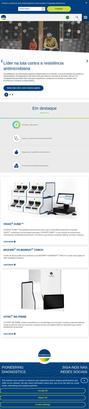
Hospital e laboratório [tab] (30, 125)
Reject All (42, 398)
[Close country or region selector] (86, 2)
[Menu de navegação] (85, 17)
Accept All (43, 391)
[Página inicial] (3, 17)
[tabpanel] (44, 256)
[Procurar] (77, 18)
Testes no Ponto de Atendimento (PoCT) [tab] (37, 138)
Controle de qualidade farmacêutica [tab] (35, 166)
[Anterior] (2, 61)
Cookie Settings (42, 404)
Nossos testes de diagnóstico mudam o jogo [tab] (12, 94)
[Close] (84, 380)
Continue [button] (59, 9)
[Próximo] (87, 61)
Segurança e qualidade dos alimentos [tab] (36, 152)
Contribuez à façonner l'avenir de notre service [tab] (10, 94)
